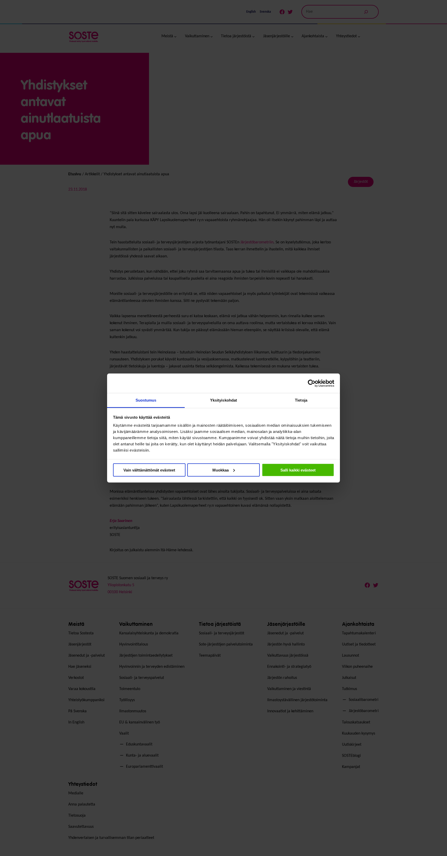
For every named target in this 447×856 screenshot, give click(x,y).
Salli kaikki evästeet (298, 470)
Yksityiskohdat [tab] (223, 400)
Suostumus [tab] (146, 400)
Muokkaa (220, 470)
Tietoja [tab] (301, 400)
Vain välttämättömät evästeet (149, 470)
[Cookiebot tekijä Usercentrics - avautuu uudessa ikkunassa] (311, 383)
